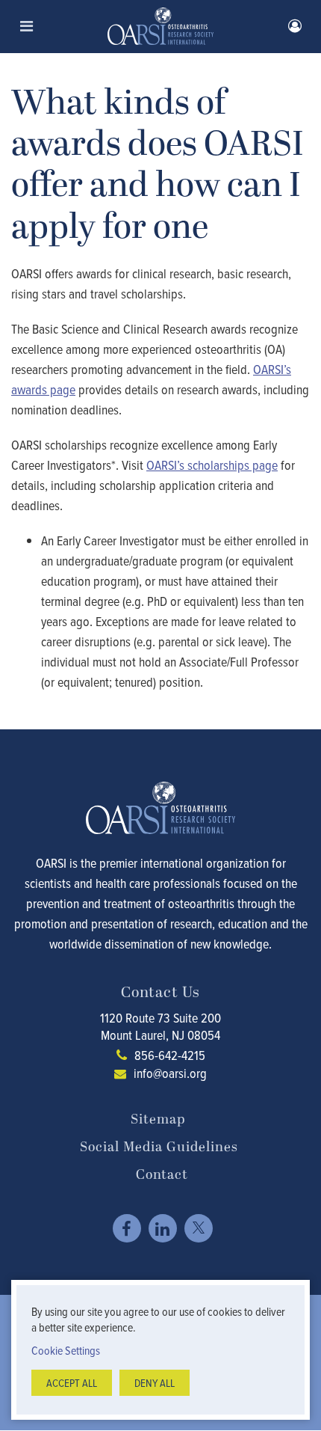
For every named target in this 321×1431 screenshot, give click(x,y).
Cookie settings (65, 1350)
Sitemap (158, 1119)
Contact (162, 1175)
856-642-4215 (169, 1055)
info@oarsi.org (170, 1073)
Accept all (71, 1383)
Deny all (154, 1383)
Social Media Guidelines (159, 1147)
